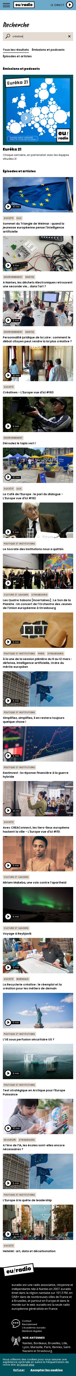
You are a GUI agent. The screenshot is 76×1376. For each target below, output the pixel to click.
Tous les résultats (16, 50)
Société (9, 218)
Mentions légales (32, 1331)
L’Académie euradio (34, 1327)
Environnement (13, 276)
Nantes (29, 276)
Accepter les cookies (46, 1370)
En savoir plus (25, 1364)
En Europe (10, 1139)
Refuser (19, 1370)
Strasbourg (39, 594)
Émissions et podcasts (48, 50)
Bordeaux (23, 979)
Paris (41, 653)
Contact (26, 1321)
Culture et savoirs (16, 594)
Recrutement (29, 1324)
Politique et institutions (19, 543)
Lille (19, 218)
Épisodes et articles (17, 56)
